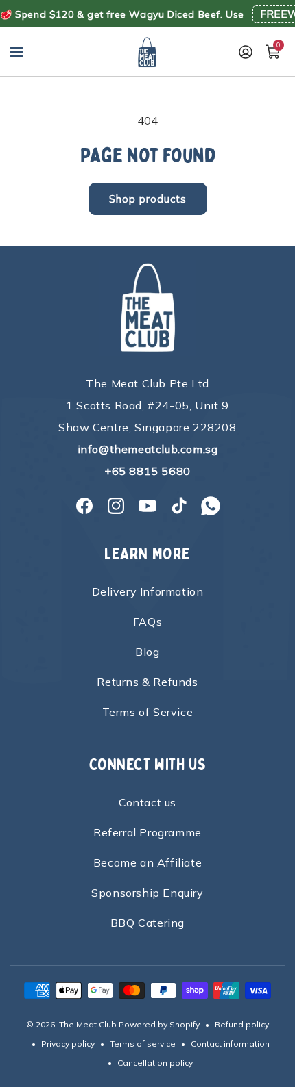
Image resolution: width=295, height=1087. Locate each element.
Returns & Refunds (147, 682)
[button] (16, 52)
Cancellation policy (155, 1063)
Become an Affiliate (147, 862)
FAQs (147, 621)
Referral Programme (147, 832)
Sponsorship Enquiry (147, 892)
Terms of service (143, 1043)
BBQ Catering (147, 923)
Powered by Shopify (159, 1024)
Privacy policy (68, 1043)
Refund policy (242, 1024)
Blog (147, 651)
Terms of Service (147, 712)
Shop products (148, 198)
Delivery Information (148, 591)
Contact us (147, 802)
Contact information (230, 1043)
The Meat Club (88, 1024)
